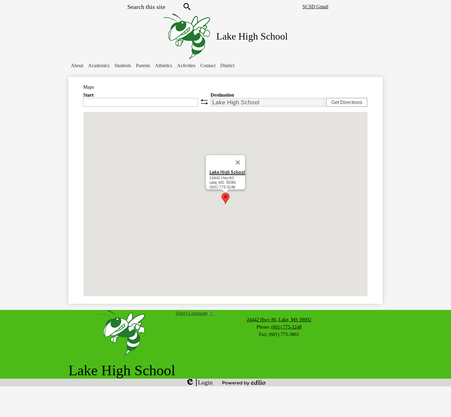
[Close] (237, 162)
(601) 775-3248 (286, 327)
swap (204, 101)
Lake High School (227, 172)
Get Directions (346, 102)
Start (88, 95)
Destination (222, 95)
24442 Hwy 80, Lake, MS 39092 (279, 319)
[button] (77, 65)
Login (199, 382)
